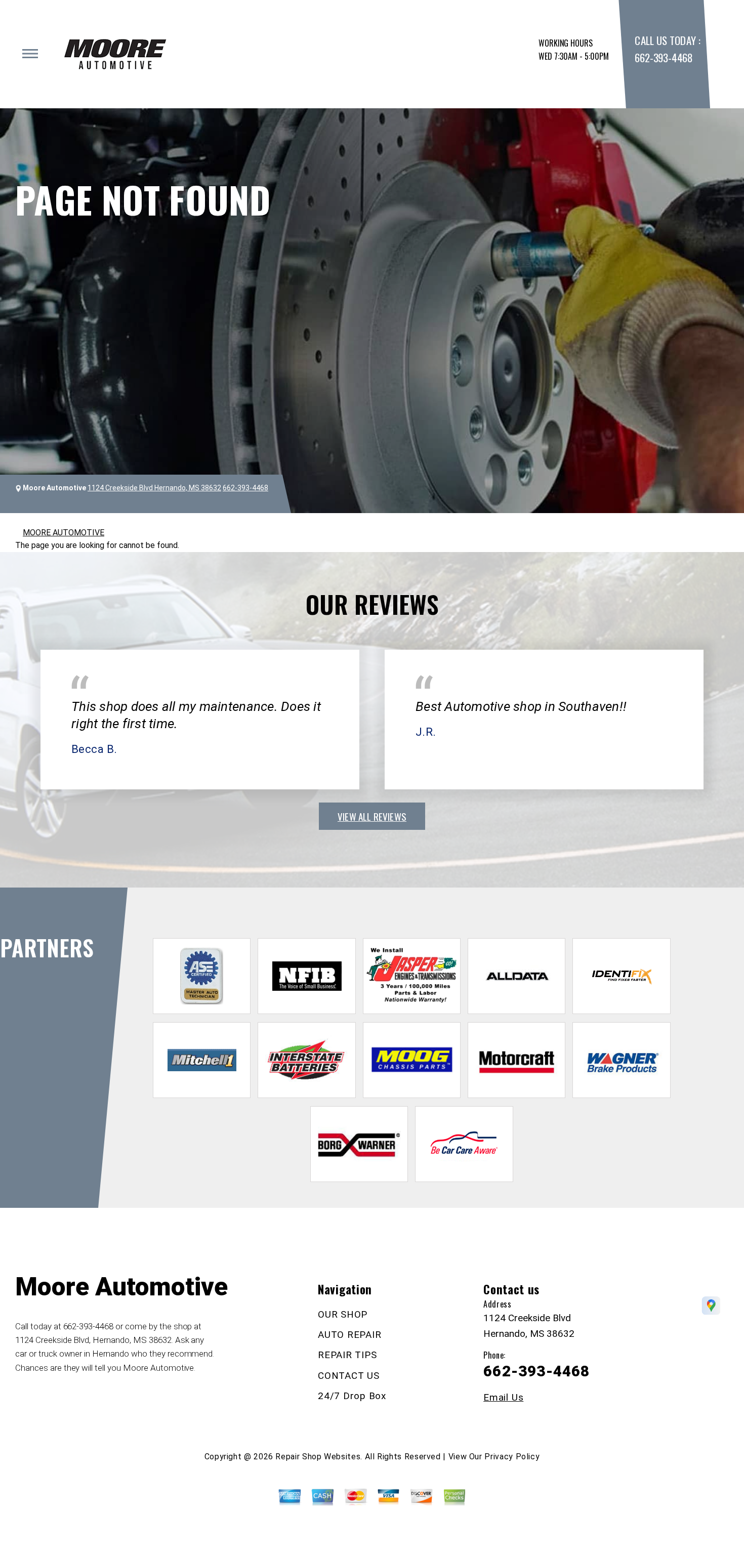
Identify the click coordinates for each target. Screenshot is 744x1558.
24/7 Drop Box (352, 1396)
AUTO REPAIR (349, 1334)
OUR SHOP (342, 1314)
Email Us (503, 1397)
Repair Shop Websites (317, 1456)
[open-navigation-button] (30, 53)
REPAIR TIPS (347, 1355)
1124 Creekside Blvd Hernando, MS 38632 (154, 488)
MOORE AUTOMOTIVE (63, 532)
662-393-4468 (663, 57)
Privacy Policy (512, 1456)
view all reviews (372, 816)
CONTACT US (349, 1375)
